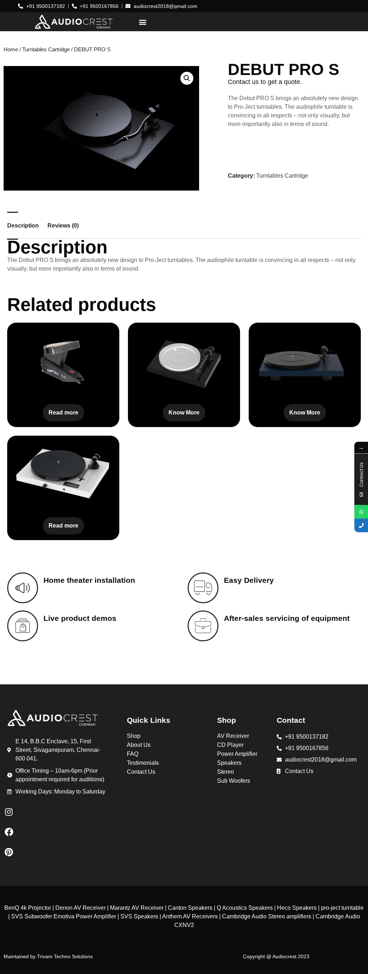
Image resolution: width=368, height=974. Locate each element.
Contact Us (141, 772)
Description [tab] (23, 226)
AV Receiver (233, 736)
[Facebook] (9, 831)
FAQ (132, 754)
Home (11, 49)
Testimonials (143, 763)
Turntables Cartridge (46, 49)
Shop (134, 736)
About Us (139, 745)
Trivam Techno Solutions (65, 956)
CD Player (230, 745)
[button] (142, 22)
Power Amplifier (237, 754)
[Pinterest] (9, 852)
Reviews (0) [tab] (63, 226)
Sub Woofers (233, 781)
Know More (184, 412)
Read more (63, 412)
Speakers (229, 763)
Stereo (225, 772)
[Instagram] (9, 811)
